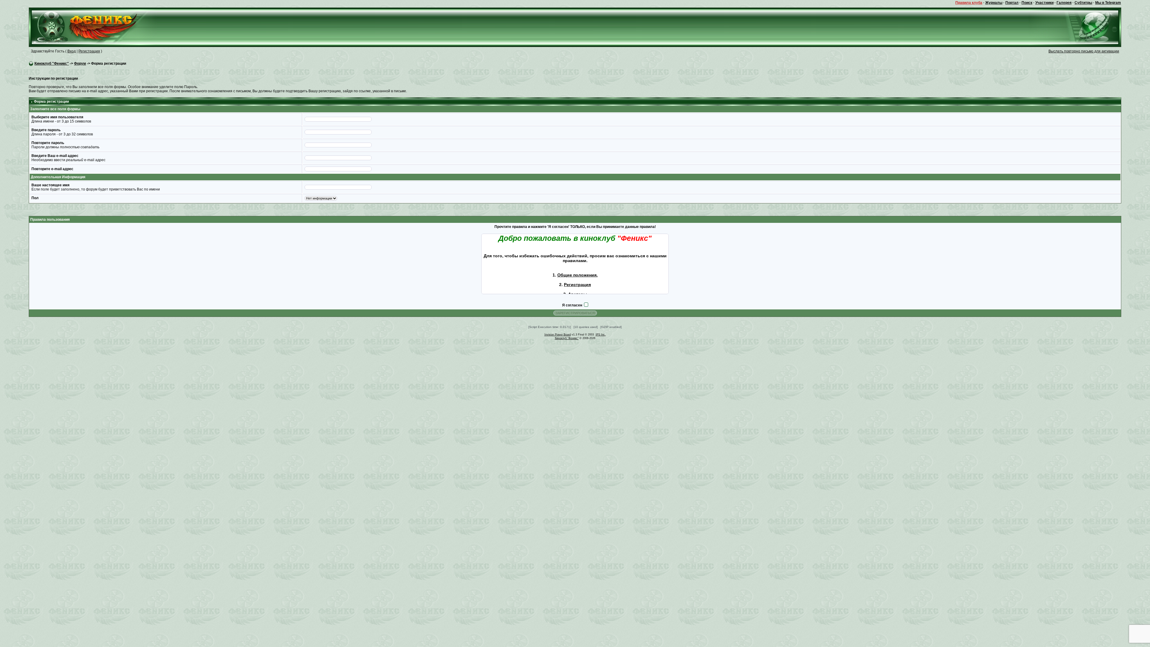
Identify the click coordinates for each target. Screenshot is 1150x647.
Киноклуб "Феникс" (51, 63)
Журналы (993, 3)
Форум (80, 63)
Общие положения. (577, 275)
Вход (71, 51)
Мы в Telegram (1108, 3)
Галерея (1064, 3)
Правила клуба (968, 3)
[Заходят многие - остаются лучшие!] (93, 27)
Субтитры (1083, 3)
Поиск (1027, 3)
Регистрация (89, 51)
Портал (1012, 3)
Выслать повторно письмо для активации (1083, 51)
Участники (1044, 3)
